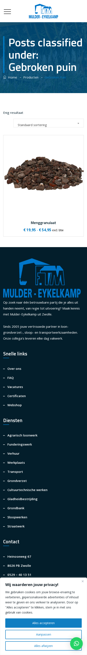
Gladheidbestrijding (22, 499)
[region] (43, 616)
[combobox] (48, 123)
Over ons (14, 368)
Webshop (14, 405)
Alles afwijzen (43, 646)
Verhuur (13, 453)
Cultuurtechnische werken (27, 490)
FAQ (10, 378)
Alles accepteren (43, 623)
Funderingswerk (19, 444)
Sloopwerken (17, 517)
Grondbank (15, 508)
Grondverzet (17, 481)
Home (11, 77)
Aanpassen (43, 634)
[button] (76, 643)
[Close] (82, 581)
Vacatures (15, 387)
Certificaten (16, 396)
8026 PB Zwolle (19, 565)
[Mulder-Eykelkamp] (43, 11)
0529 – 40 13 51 (19, 574)
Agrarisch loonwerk (22, 435)
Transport (15, 471)
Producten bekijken (43, 200)
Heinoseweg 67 (19, 556)
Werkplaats (16, 462)
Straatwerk (15, 526)
